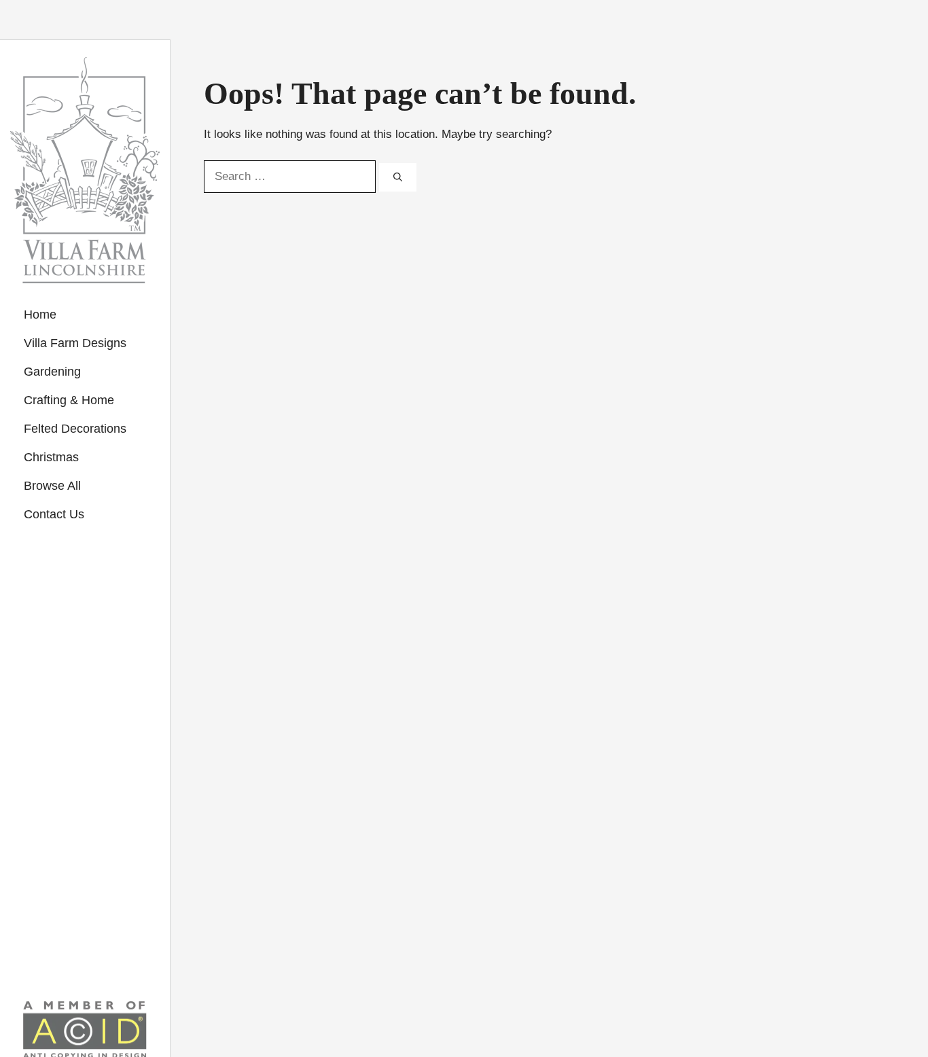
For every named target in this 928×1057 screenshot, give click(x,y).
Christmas (51, 457)
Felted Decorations (75, 428)
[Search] (397, 177)
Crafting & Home (69, 400)
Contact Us (54, 514)
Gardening (52, 371)
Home (40, 314)
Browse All (52, 485)
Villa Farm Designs (75, 343)
